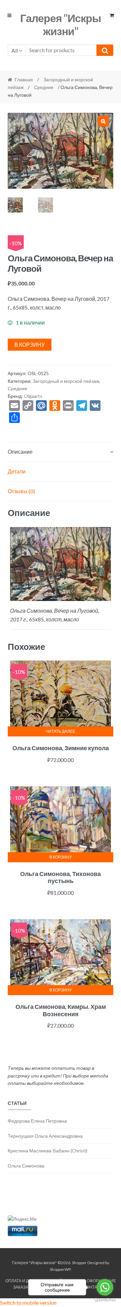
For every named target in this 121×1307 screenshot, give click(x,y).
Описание (20, 451)
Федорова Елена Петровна (37, 1121)
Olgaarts (33, 396)
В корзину (29, 344)
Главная (24, 79)
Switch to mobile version (28, 1302)
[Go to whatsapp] (104, 1287)
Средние (43, 87)
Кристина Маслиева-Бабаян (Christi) (47, 1150)
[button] (103, 121)
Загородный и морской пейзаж (66, 381)
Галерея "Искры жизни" (60, 24)
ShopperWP (60, 1269)
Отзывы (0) (21, 491)
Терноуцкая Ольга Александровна (45, 1136)
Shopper (79, 1262)
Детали (17, 471)
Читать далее (60, 731)
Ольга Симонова (26, 1165)
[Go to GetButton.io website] (105, 1300)
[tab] (61, 452)
